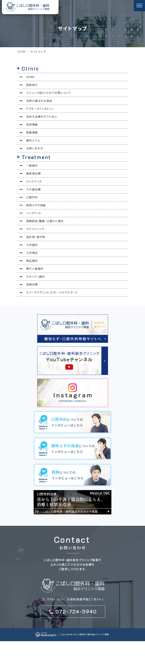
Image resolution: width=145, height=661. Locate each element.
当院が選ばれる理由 (39, 101)
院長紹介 (32, 85)
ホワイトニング (35, 229)
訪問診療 (32, 284)
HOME (21, 51)
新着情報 (32, 132)
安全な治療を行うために (41, 116)
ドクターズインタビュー (40, 108)
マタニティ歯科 (35, 276)
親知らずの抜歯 (36, 205)
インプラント (33, 213)
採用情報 (32, 124)
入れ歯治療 (33, 189)
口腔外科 (32, 197)
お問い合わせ (34, 148)
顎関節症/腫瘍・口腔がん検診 (45, 221)
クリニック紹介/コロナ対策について (48, 93)
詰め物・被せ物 (35, 237)
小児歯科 (32, 245)
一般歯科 (32, 165)
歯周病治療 (33, 173)
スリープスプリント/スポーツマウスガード (52, 292)
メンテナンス (34, 181)
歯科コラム (33, 140)
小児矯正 (32, 253)
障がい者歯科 (34, 268)
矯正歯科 (32, 261)
